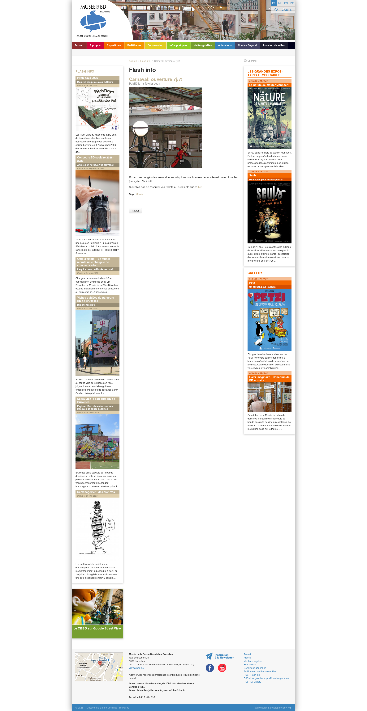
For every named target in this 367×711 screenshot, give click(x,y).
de (292, 3)
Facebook (209, 668)
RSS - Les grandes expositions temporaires (266, 678)
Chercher (252, 60)
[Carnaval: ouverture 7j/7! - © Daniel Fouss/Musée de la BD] (183, 141)
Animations (225, 45)
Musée (139, 194)
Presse (247, 657)
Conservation (155, 45)
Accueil (79, 45)
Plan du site (250, 664)
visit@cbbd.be (136, 667)
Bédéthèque (134, 45)
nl (279, 3)
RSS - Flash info (252, 674)
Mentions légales (252, 661)
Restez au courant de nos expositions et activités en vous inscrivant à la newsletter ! (220, 656)
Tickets (285, 9)
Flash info (145, 60)
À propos (95, 45)
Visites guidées (203, 45)
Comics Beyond (247, 45)
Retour (135, 210)
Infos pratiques (178, 45)
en (286, 3)
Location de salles (274, 45)
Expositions (114, 45)
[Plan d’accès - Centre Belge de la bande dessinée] (99, 666)
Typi (289, 707)
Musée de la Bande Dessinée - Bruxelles (102, 20)
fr (273, 3)
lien (200, 187)
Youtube (222, 668)
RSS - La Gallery (252, 681)
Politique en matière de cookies (260, 671)
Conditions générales (255, 667)
